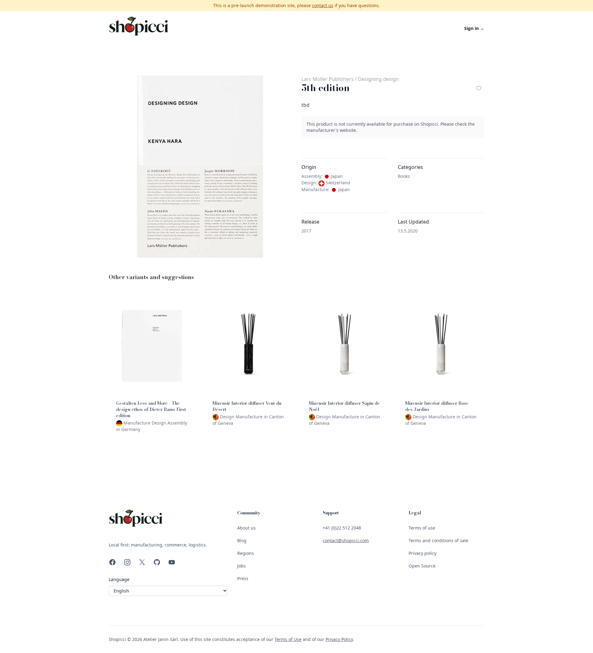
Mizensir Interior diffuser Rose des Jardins (437, 406)
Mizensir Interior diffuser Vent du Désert (246, 406)
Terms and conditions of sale (438, 540)
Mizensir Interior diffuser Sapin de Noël (344, 406)
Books (404, 176)
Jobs (241, 566)
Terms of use (422, 528)
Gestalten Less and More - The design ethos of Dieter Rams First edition (151, 409)
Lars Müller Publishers (327, 79)
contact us (322, 5)
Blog (241, 540)
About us (246, 528)
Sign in (474, 28)
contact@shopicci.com (346, 540)
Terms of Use (288, 639)
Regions (245, 553)
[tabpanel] (200, 166)
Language (119, 579)
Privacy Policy (339, 639)
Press (242, 578)
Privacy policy (422, 553)
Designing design (378, 79)
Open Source (422, 566)
